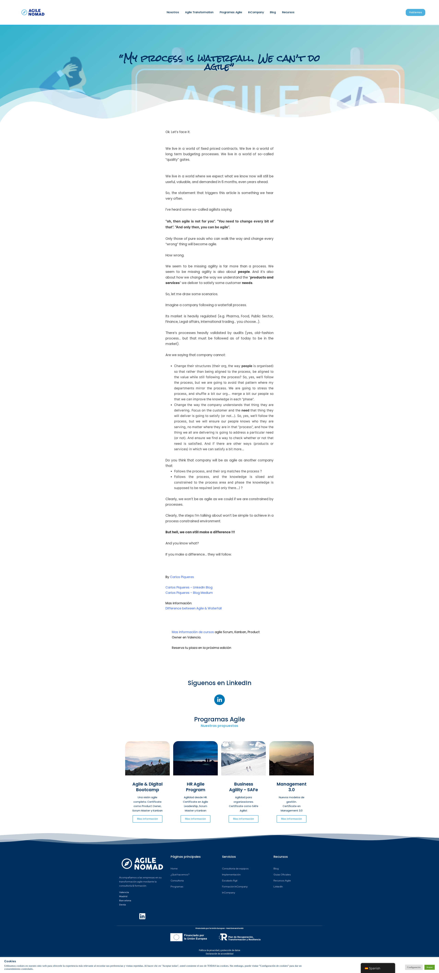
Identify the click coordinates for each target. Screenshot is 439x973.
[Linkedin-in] (219, 699)
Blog (273, 12)
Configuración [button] (414, 967)
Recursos (288, 12)
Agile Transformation (199, 12)
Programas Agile (231, 12)
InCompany (256, 12)
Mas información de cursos (193, 632)
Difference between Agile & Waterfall (193, 608)
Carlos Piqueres (182, 577)
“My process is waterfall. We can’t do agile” (219, 62)
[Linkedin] (142, 916)
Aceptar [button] (429, 967)
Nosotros (173, 12)
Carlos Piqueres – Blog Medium (189, 593)
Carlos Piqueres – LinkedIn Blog (188, 587)
